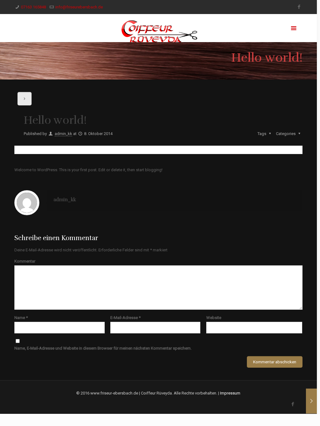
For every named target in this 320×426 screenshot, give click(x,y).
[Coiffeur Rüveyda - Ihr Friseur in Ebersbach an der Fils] (158, 28)
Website (213, 317)
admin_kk (63, 133)
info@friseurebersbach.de (79, 7)
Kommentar (24, 261)
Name (21, 317)
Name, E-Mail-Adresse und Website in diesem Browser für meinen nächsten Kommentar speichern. (103, 348)
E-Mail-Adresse (125, 317)
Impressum (230, 393)
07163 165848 (33, 7)
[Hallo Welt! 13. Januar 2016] (311, 401)
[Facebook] (299, 7)
